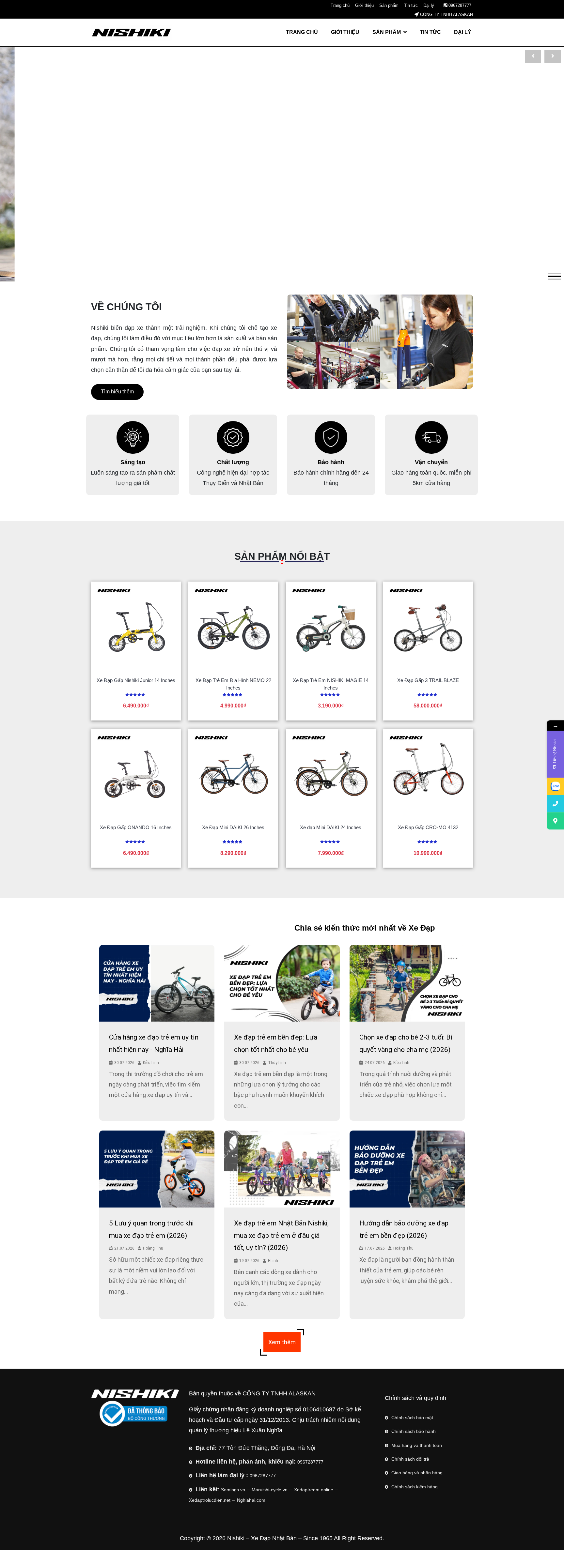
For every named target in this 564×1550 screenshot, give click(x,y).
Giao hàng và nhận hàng (417, 1472)
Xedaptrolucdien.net (209, 1500)
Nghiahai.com (251, 1500)
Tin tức (411, 5)
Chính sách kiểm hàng (414, 1486)
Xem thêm (282, 1342)
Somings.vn (233, 1489)
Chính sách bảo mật (412, 1417)
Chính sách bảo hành (413, 1431)
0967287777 (459, 5)
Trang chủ (340, 5)
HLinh (273, 1260)
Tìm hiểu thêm (117, 391)
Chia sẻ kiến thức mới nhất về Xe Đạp (250, 927)
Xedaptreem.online (313, 1489)
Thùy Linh (277, 1062)
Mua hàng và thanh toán (416, 1445)
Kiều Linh (151, 1062)
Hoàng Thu (153, 1248)
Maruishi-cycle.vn (270, 1489)
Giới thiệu (364, 5)
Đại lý (428, 5)
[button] (554, 273)
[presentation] (533, 56)
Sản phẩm (389, 5)
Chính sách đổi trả (410, 1459)
